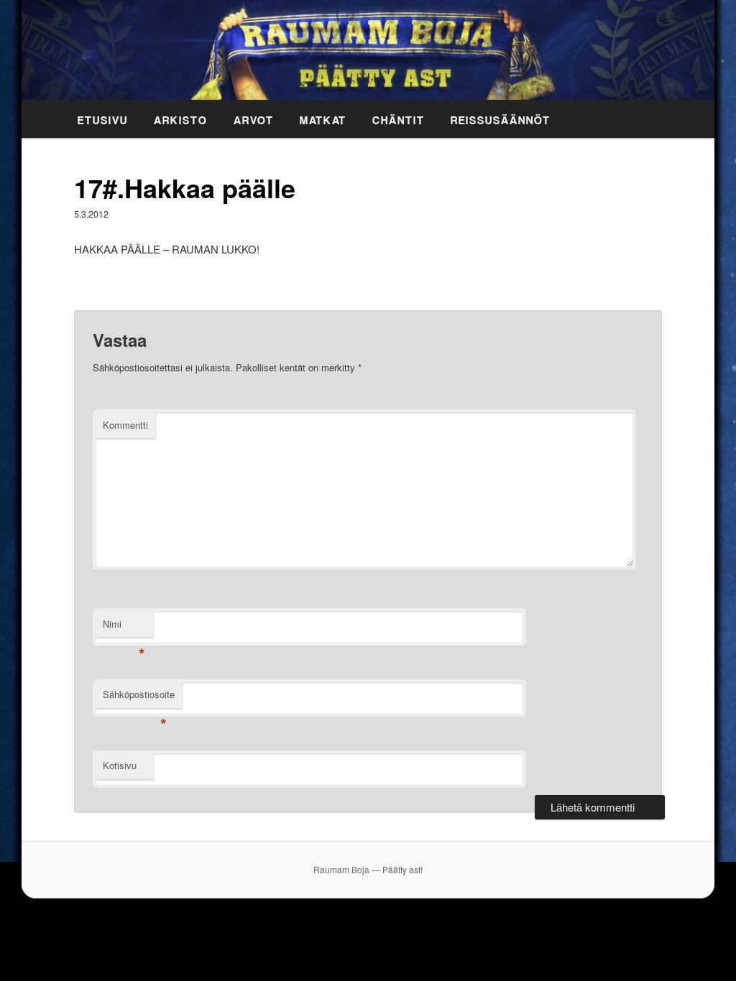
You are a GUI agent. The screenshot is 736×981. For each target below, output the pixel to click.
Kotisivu (120, 765)
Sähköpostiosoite (139, 697)
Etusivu (103, 117)
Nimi (124, 627)
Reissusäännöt (501, 117)
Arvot (254, 117)
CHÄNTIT (398, 117)
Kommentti (125, 425)
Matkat (323, 117)
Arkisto (181, 117)
